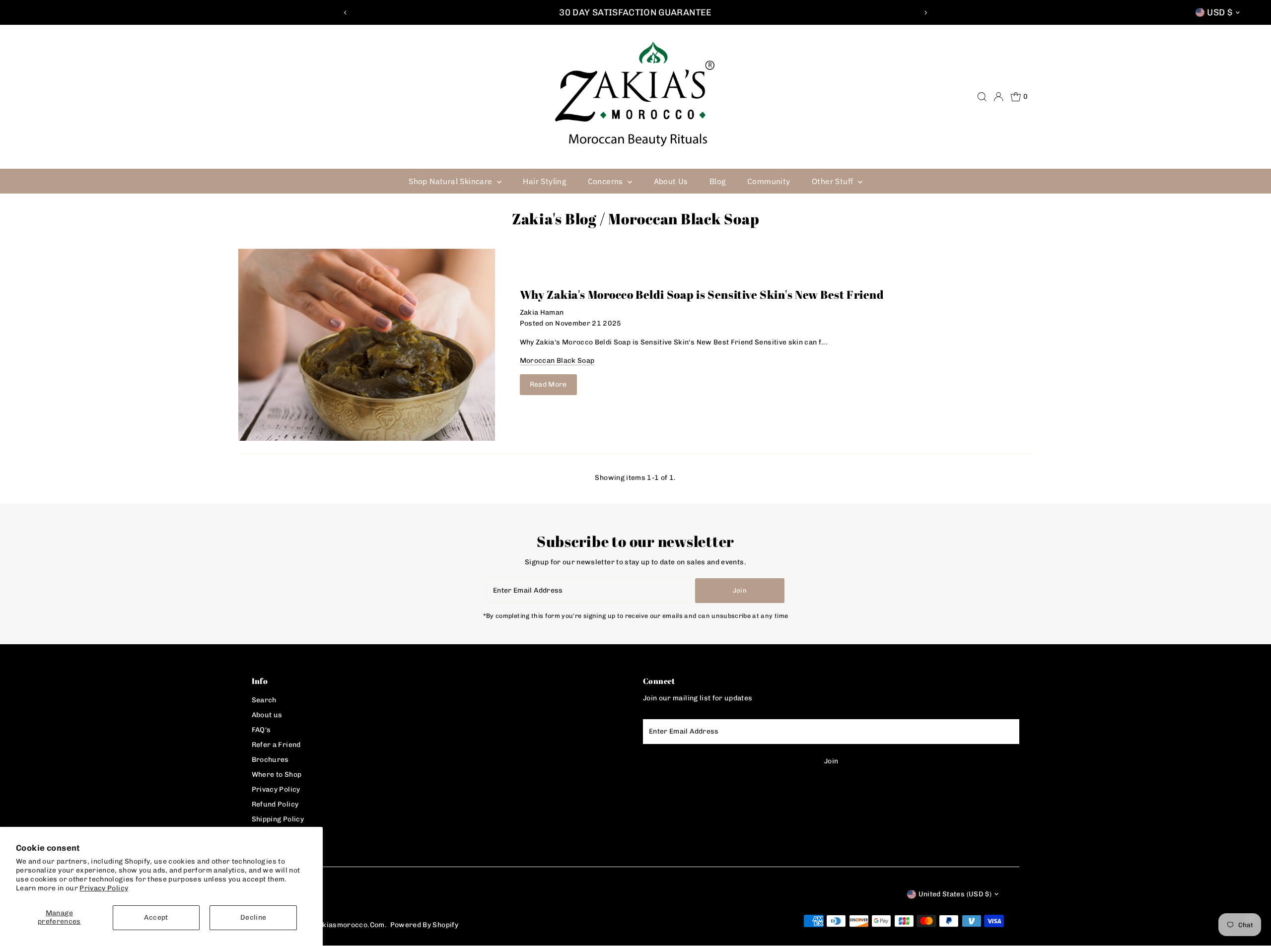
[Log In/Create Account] (998, 96)
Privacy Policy (103, 888)
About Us (671, 181)
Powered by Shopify (424, 925)
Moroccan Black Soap (557, 360)
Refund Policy (275, 804)
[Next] (925, 12)
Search (264, 700)
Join (740, 590)
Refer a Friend (276, 745)
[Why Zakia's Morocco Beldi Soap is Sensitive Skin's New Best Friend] (366, 345)
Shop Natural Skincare (451, 181)
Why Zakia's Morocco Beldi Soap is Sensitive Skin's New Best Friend (702, 294)
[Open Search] (982, 96)
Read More (548, 384)
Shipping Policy (278, 819)
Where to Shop (277, 774)
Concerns (607, 181)
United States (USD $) (954, 894)
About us (267, 715)
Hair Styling (544, 181)
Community (768, 181)
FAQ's (261, 730)
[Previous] (346, 12)
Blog (717, 181)
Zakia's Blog (554, 218)
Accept (156, 917)
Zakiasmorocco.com (349, 925)
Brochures (270, 759)
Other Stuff (833, 181)
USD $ (1219, 12)
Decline (253, 917)
